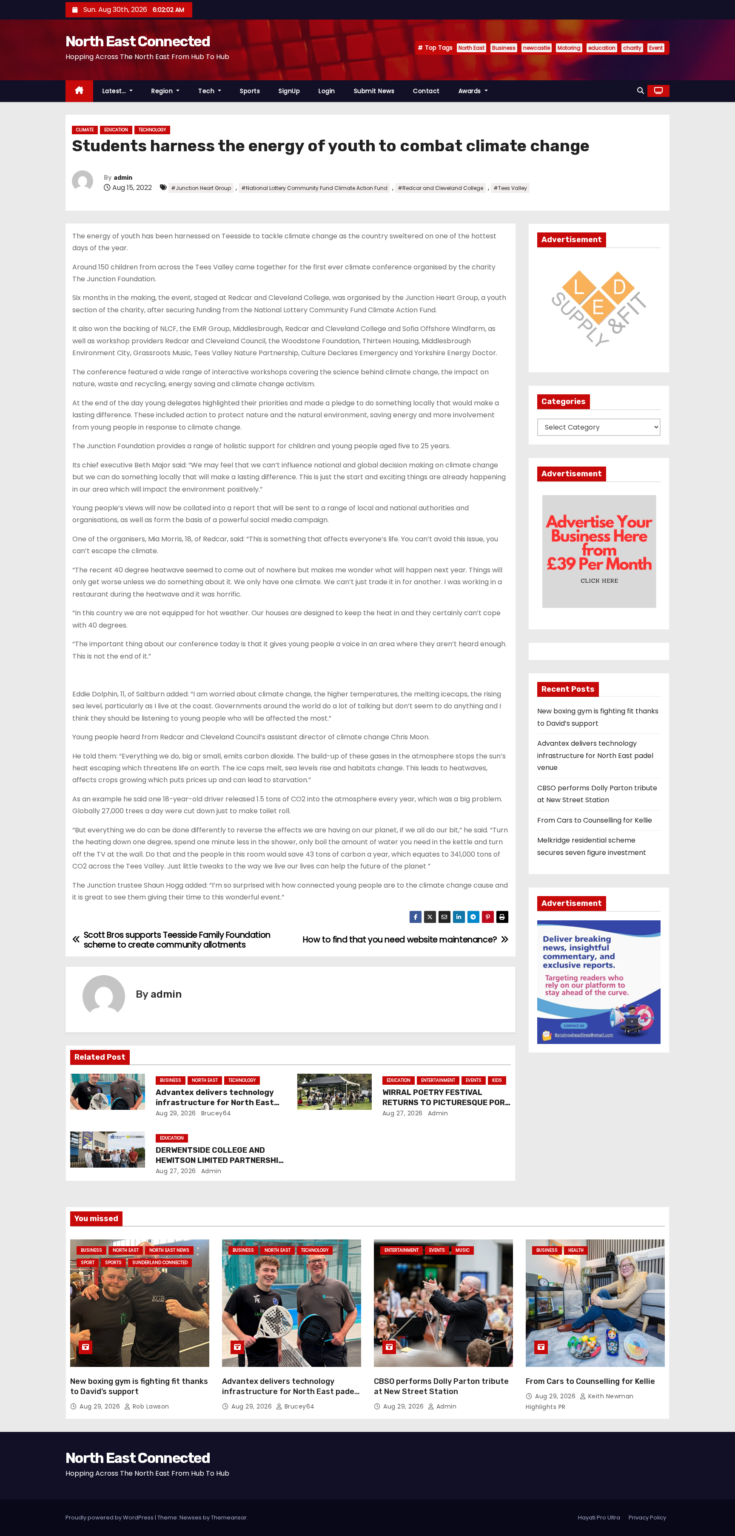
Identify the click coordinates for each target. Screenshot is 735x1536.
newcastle (536, 47)
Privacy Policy (647, 1517)
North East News (169, 1250)
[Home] (79, 91)
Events (473, 1080)
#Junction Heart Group (201, 188)
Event (656, 47)
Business (504, 47)
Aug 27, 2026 (402, 1113)
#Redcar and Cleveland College (440, 188)
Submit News (374, 91)
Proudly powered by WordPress (110, 1517)
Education (116, 130)
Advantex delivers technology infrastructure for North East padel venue (215, 1102)
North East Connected (138, 41)
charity (632, 47)
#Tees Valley (510, 188)
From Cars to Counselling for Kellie (594, 820)
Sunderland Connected (160, 1262)
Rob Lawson (150, 1406)
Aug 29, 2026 (176, 1113)
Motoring (569, 47)
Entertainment (438, 1080)
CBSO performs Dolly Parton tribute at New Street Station (441, 1386)
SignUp (289, 91)
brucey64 (215, 1113)
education (601, 47)
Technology (152, 130)
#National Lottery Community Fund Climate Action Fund (314, 188)
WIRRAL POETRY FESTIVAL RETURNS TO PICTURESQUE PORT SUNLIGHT (446, 1102)
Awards (471, 91)
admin (123, 177)
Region (163, 91)
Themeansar (229, 1517)
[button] (640, 91)
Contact (426, 91)
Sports (250, 91)
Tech (207, 91)
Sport (87, 1262)
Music (463, 1250)
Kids (497, 1080)
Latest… (115, 91)
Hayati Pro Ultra (599, 1517)
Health (576, 1250)
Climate (85, 130)
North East (471, 47)
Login (327, 91)
